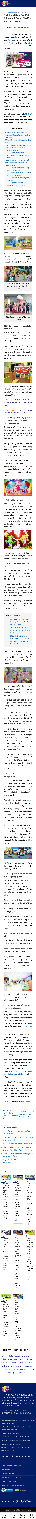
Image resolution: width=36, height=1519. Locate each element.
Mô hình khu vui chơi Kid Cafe (11, 1477)
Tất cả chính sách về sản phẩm (12, 1485)
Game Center (28, 1362)
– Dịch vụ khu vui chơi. (15, 153)
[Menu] (33, 3)
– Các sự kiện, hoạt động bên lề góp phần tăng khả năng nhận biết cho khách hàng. (19, 147)
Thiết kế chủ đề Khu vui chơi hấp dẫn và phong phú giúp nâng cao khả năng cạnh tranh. (18, 135)
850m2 (3, 1362)
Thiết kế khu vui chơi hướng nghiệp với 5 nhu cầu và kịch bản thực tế (20, 630)
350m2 (23, 1356)
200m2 (6, 1356)
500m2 (10, 1359)
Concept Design (20, 1362)
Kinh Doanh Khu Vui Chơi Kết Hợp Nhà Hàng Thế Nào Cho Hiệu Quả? (20, 621)
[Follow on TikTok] (21, 1501)
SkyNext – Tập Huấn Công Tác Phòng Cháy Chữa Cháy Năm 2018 (27, 1114)
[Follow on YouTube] (29, 1501)
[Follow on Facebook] (17, 1501)
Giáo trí (5, 1365)
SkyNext (27, 27)
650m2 (21, 1359)
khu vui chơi (24, 1366)
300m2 (17, 1356)
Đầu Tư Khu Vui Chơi (11, 12)
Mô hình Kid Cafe (23, 1369)
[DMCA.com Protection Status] (20, 1490)
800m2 (30, 1359)
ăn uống (11, 40)
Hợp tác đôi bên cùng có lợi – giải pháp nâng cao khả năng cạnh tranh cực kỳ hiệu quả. (17, 162)
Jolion (19, 1366)
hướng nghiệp (14, 1366)
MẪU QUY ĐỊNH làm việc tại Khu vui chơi (17, 1144)
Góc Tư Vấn (22, 12)
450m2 (4, 1359)
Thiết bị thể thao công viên (11, 1466)
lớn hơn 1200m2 (10, 1370)
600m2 (15, 1359)
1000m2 (13, 1362)
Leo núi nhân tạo (7, 1470)
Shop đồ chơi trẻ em (8, 1481)
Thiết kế (16, 1373)
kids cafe (30, 1366)
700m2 (25, 1359)
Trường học (22, 1373)
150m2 (3, 1356)
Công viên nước (7, 1462)
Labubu (3, 1370)
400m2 (28, 1356)
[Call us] (25, 1501)
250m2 (11, 1356)
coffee (29, 800)
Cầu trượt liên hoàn (8, 1473)
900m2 (8, 1362)
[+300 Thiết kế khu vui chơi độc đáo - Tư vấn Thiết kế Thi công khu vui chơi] (8, 3)
